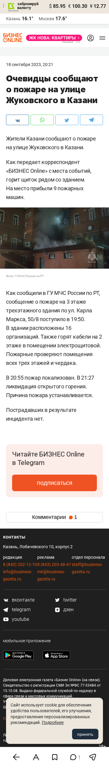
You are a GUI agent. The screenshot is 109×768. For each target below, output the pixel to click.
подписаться (54, 482)
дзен (68, 609)
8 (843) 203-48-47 (54, 564)
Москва (46, 18)
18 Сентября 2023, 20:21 (29, 64)
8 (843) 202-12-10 (20, 564)
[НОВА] (52, 38)
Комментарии (54, 517)
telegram (21, 609)
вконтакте (23, 600)
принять (85, 734)
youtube (20, 619)
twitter (69, 600)
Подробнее (53, 722)
